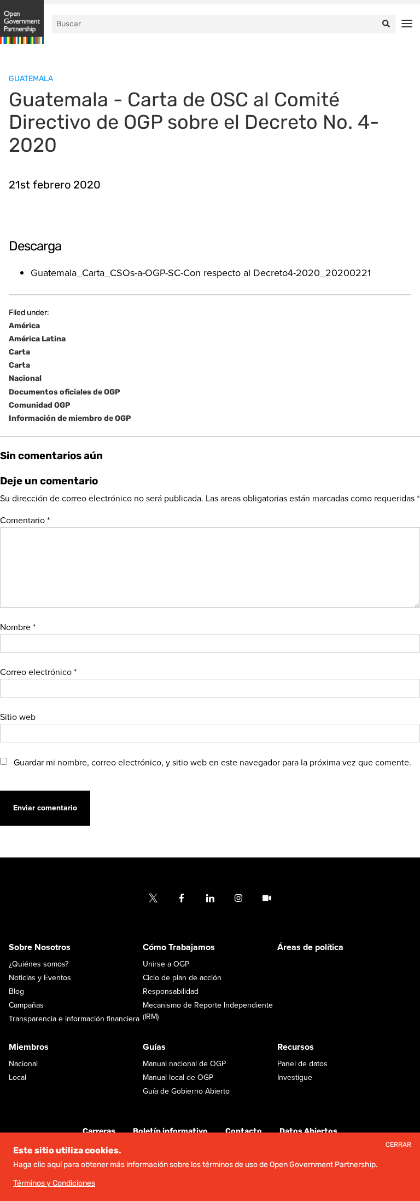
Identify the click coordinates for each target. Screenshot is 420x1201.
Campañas (26, 1005)
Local (17, 1077)
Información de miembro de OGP (70, 418)
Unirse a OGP (166, 964)
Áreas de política (310, 947)
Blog (16, 991)
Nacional (25, 378)
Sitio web (18, 717)
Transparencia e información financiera (74, 1018)
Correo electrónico (38, 672)
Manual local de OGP (178, 1077)
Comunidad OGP (39, 405)
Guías (154, 1047)
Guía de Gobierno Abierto (186, 1091)
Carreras (99, 1131)
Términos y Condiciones (54, 1183)
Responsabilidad (171, 991)
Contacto (243, 1131)
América (24, 326)
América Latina (37, 339)
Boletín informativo (170, 1131)
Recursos (295, 1047)
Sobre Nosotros (40, 947)
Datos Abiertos (308, 1131)
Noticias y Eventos (40, 977)
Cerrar (398, 1144)
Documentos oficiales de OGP (64, 392)
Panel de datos (302, 1063)
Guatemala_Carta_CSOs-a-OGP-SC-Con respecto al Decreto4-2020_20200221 (201, 273)
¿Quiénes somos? (38, 964)
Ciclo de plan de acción (182, 977)
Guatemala (31, 78)
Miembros (29, 1047)
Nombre (18, 627)
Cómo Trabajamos (179, 947)
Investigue (294, 1077)
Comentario (25, 520)
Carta (19, 352)
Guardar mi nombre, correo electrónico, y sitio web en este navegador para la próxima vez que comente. (212, 762)
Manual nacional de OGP (184, 1063)
